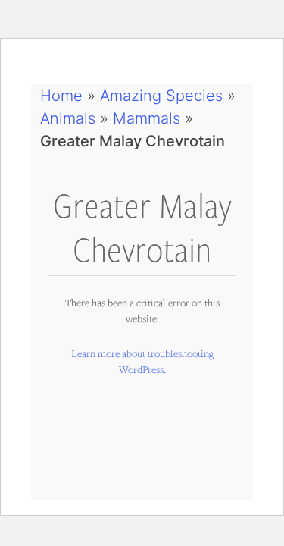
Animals (67, 118)
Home (61, 95)
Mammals (146, 118)
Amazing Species (161, 95)
